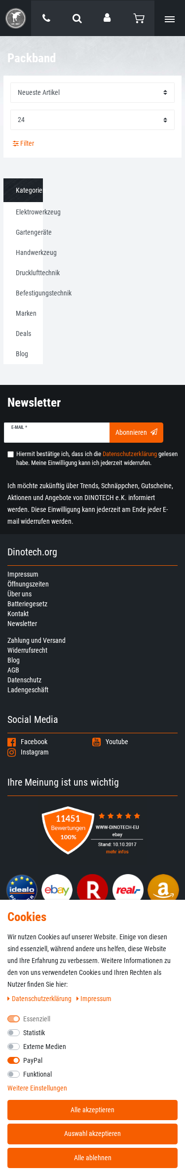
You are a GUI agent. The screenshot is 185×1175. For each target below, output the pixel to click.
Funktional (37, 1074)
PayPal (32, 1060)
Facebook (34, 742)
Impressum (22, 574)
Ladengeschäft (27, 690)
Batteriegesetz (27, 604)
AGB (13, 670)
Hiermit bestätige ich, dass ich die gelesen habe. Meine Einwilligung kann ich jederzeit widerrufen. (97, 458)
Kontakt (18, 614)
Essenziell (36, 1019)
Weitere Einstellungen (37, 1088)
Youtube (117, 742)
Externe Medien (44, 1046)
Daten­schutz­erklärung (42, 999)
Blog (13, 660)
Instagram (35, 752)
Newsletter (22, 624)
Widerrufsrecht (27, 650)
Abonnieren (131, 432)
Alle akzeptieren (92, 1110)
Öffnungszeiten (28, 584)
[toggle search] (77, 18)
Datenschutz (24, 680)
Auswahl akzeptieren (92, 1133)
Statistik (34, 1033)
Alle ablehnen (92, 1158)
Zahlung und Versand (36, 640)
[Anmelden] (108, 17)
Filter (26, 143)
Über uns (19, 594)
